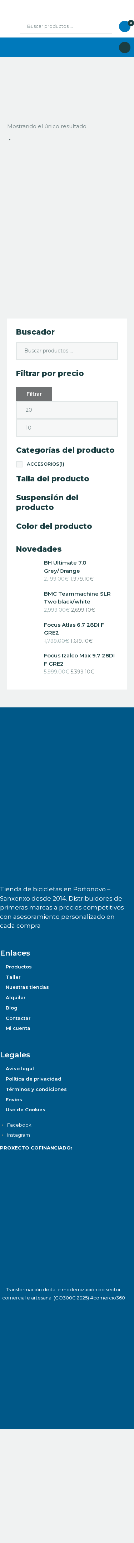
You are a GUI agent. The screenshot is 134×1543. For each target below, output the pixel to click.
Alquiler (16, 997)
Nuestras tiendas (27, 987)
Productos (19, 967)
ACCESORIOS (45, 464)
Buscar (101, 26)
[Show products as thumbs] (9, 84)
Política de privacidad (33, 1079)
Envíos (14, 1099)
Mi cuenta (18, 1028)
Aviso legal (20, 1068)
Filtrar (34, 393)
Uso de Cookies (25, 1109)
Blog (12, 1008)
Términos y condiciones (36, 1089)
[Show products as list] (17, 84)
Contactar (18, 1018)
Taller (13, 977)
